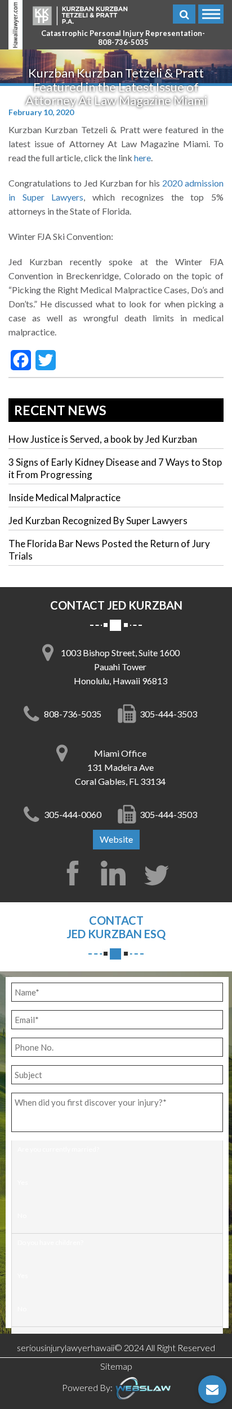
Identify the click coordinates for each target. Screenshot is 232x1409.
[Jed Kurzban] (80, 15)
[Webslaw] (142, 1387)
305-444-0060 (72, 814)
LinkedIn (116, 873)
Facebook (72, 873)
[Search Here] (184, 14)
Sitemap (116, 1366)
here (142, 157)
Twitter (159, 873)
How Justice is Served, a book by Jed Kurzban (102, 439)
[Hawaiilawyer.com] (15, 24)
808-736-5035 (123, 42)
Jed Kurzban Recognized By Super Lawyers (98, 520)
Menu (211, 14)
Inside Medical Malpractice (64, 497)
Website (116, 839)
